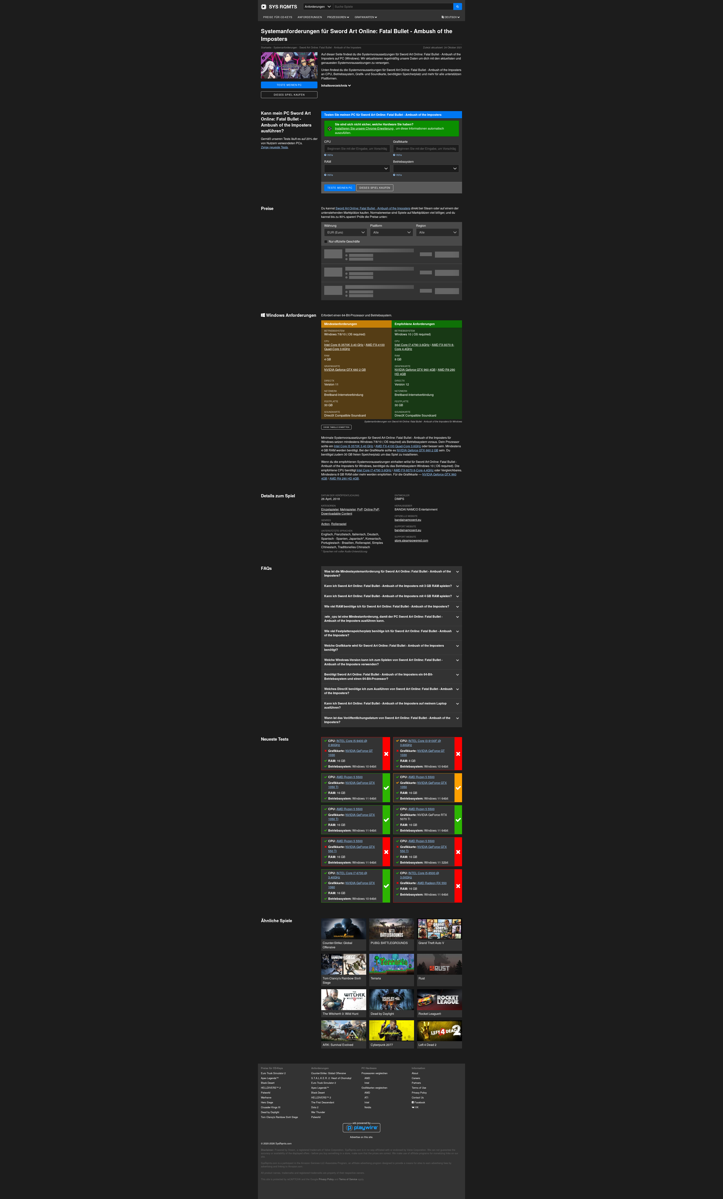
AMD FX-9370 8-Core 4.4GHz (414, 470)
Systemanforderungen (285, 47)
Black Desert (268, 1083)
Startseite (279, 7)
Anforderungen (310, 17)
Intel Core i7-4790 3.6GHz (412, 345)
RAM (327, 162)
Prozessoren (337, 17)
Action (325, 524)
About (415, 1073)
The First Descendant (322, 1102)
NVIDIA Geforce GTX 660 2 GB (345, 369)
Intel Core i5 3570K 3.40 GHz (343, 345)
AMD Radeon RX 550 (432, 883)
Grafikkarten (365, 17)
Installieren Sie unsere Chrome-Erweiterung (364, 128)
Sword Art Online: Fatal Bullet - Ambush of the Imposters (373, 208)
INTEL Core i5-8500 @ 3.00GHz (419, 875)
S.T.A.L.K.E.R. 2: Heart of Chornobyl (331, 1078)
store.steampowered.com (411, 540)
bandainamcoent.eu (408, 519)
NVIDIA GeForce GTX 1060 (351, 885)
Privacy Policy (419, 1092)
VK (416, 1107)
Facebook (419, 1102)
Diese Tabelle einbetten (336, 427)
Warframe (266, 1097)
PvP (359, 509)
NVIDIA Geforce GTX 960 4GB (415, 369)
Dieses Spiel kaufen (289, 94)
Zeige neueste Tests (274, 147)
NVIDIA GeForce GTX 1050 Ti (351, 785)
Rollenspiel (338, 524)
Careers (416, 1078)
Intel (367, 1083)
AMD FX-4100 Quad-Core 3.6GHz (398, 446)
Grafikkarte (400, 142)
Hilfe (329, 155)
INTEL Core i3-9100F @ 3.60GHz (420, 743)
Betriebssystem (403, 162)
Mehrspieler (348, 509)
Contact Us (418, 1097)
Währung (330, 226)
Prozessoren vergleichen (374, 1073)
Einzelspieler (330, 509)
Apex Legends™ (270, 1078)
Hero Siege (267, 1102)
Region (421, 226)
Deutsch (450, 17)
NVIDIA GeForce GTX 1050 (423, 785)
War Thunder (318, 1112)
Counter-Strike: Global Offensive (328, 1073)
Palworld (265, 1092)
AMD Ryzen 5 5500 (349, 777)
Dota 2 (314, 1107)
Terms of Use (419, 1087)
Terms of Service (348, 1179)
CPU (327, 142)
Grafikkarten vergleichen (374, 1087)
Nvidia (368, 1107)
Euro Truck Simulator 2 (273, 1073)
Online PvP (371, 509)
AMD (367, 1078)
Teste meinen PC (289, 85)
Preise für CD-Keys (277, 17)
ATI (366, 1097)
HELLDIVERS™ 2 (271, 1087)
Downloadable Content (336, 513)
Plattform (376, 226)
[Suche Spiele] (457, 6)
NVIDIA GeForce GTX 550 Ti (351, 849)
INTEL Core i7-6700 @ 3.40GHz (347, 875)
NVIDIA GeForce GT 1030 (350, 753)
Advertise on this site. (361, 1137)
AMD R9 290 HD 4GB (344, 478)
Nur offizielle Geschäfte (344, 241)
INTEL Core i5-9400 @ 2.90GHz (347, 743)
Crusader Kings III (270, 1107)
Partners (416, 1083)
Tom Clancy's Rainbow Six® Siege (279, 1117)
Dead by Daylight (270, 1112)
